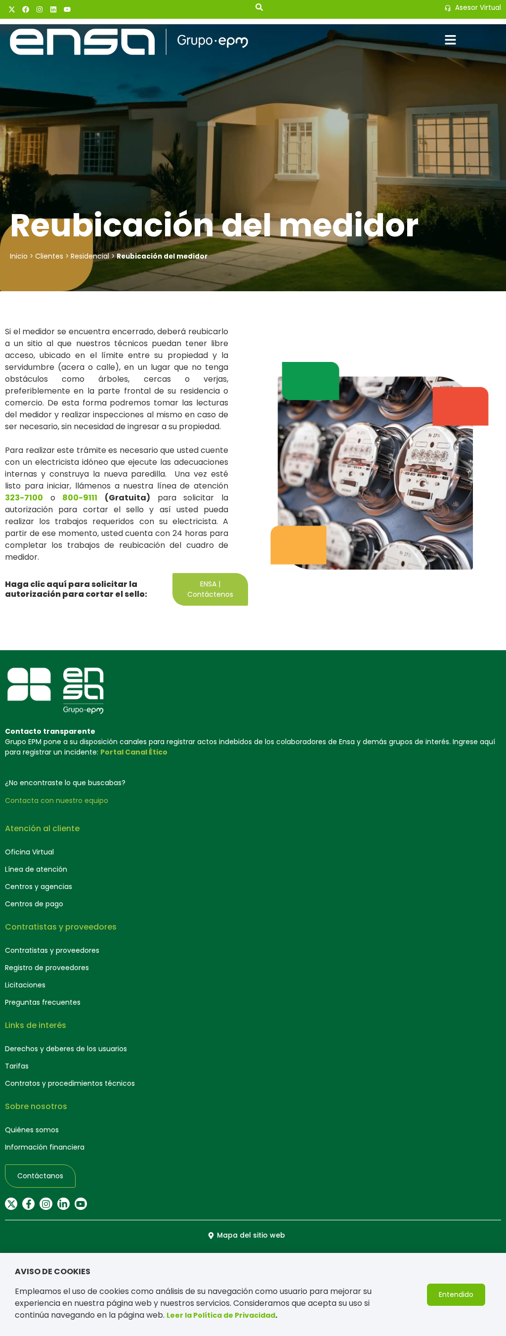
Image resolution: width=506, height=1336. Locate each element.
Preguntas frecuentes (43, 1002)
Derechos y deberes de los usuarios (66, 1049)
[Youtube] (67, 9)
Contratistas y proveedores (52, 950)
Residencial (90, 256)
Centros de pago (34, 904)
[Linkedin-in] (63, 1204)
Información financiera (44, 1147)
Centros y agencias (38, 886)
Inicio (19, 256)
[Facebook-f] (28, 1204)
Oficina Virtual (29, 852)
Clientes (49, 256)
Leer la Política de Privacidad (221, 1315)
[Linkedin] (53, 9)
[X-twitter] (12, 9)
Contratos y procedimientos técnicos (70, 1083)
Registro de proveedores (47, 968)
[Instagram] (39, 9)
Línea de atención (36, 869)
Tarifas (17, 1066)
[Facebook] (26, 9)
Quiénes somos (32, 1130)
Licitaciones (25, 985)
